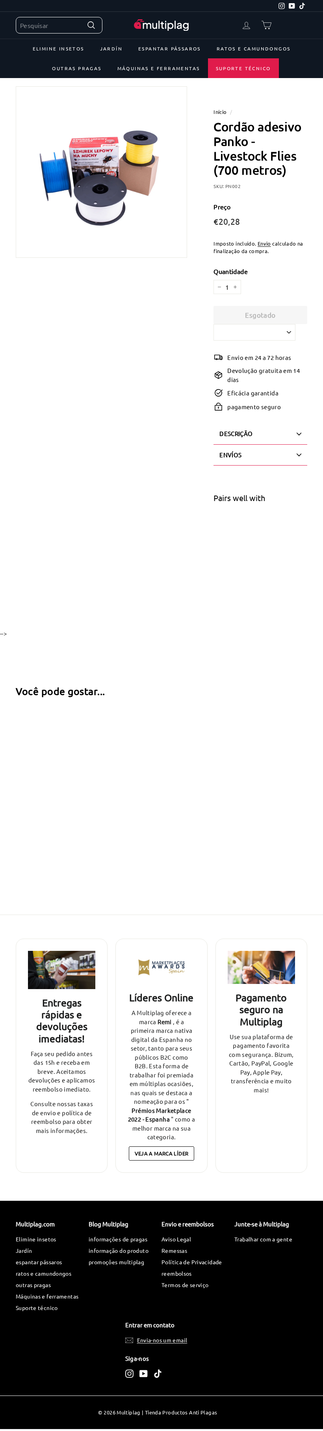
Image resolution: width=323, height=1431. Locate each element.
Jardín (111, 48)
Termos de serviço (185, 1284)
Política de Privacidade (192, 1261)
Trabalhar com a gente (263, 1239)
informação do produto (119, 1250)
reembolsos (177, 1273)
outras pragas (76, 68)
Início (219, 111)
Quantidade (230, 271)
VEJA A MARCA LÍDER (162, 1153)
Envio (264, 243)
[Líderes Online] (161, 967)
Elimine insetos (58, 48)
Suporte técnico (243, 68)
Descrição (235, 433)
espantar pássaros (169, 48)
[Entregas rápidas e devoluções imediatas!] (61, 970)
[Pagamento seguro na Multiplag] (261, 967)
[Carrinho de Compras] (266, 25)
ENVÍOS (230, 454)
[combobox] (59, 25)
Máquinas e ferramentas (158, 68)
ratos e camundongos (254, 48)
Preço (221, 207)
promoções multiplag (116, 1261)
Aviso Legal (176, 1239)
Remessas (174, 1250)
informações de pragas (118, 1239)
